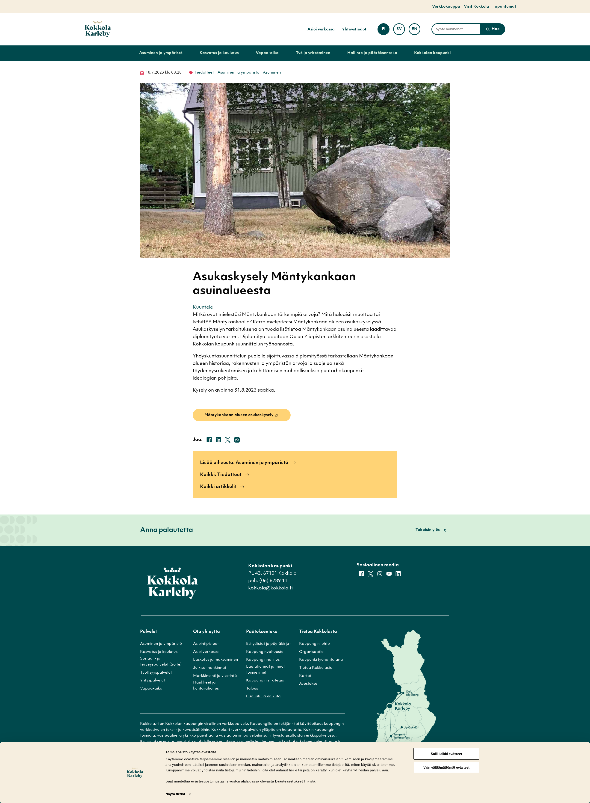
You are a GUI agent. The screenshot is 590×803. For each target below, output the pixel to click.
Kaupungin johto (314, 644)
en (416, 30)
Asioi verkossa (321, 29)
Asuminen (272, 72)
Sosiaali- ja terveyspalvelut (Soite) (161, 661)
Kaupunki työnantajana (321, 660)
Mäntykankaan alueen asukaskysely (238, 415)
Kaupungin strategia (265, 680)
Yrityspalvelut (152, 680)
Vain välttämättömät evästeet (446, 767)
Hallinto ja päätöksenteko (372, 53)
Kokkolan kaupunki (432, 53)
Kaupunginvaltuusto (264, 652)
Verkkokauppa (446, 7)
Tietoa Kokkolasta (316, 668)
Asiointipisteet (206, 644)
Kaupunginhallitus (263, 660)
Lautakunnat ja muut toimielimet (265, 670)
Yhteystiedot (354, 29)
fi (385, 30)
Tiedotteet (204, 72)
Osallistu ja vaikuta (263, 696)
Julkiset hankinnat (209, 668)
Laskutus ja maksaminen (215, 660)
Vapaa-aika (267, 53)
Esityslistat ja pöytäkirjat (268, 644)
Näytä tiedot (175, 794)
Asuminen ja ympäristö (161, 53)
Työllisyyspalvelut (156, 673)
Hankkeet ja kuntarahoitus (206, 685)
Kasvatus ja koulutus (219, 53)
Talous (252, 688)
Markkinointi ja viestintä (215, 676)
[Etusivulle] (97, 29)
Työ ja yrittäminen (313, 53)
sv (400, 30)
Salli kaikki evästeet (446, 754)
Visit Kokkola (476, 7)
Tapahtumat (504, 7)
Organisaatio (311, 652)
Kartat (305, 676)
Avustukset (309, 684)
